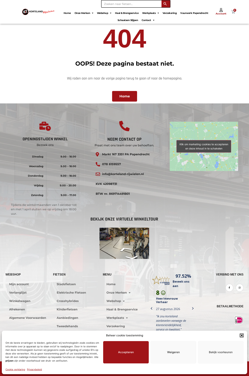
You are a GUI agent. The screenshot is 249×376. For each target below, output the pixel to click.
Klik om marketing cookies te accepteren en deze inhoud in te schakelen (204, 146)
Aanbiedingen (67, 318)
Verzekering (170, 13)
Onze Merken (82, 13)
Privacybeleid (34, 369)
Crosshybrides (68, 301)
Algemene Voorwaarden (27, 318)
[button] (242, 335)
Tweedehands (67, 326)
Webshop (102, 13)
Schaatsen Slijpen (128, 20)
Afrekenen (17, 309)
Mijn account (19, 284)
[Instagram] (240, 288)
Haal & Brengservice (127, 13)
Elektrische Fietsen (71, 292)
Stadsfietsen (66, 284)
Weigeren (173, 352)
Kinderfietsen (67, 309)
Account (221, 13)
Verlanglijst (18, 292)
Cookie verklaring (15, 369)
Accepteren (126, 352)
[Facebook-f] (229, 288)
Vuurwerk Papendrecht (194, 13)
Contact (146, 20)
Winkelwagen (19, 301)
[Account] (221, 10)
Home (67, 13)
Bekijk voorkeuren (221, 352)
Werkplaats (149, 13)
